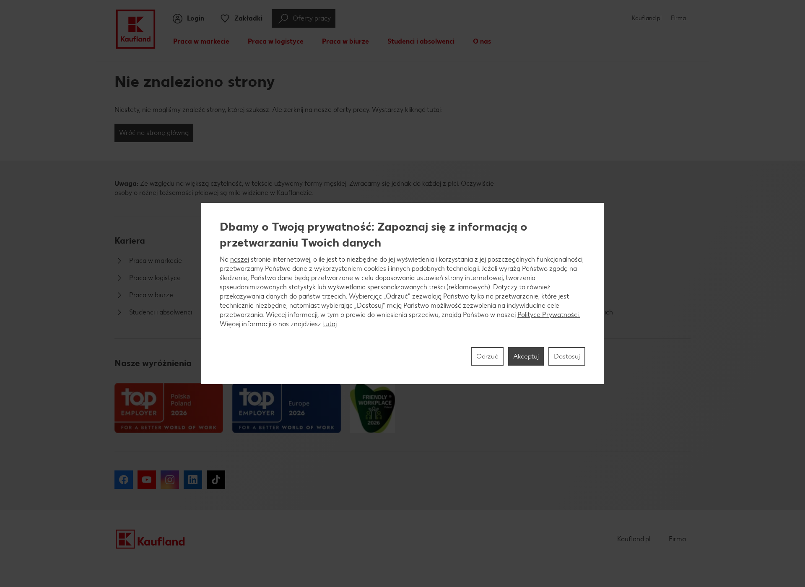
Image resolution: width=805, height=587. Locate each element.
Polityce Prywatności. (548, 315)
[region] (402, 293)
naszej (239, 259)
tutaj (330, 324)
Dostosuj (567, 356)
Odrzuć (487, 356)
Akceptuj (526, 356)
